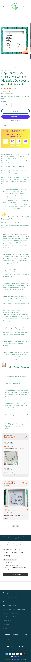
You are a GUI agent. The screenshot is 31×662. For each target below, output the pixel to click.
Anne (8, 509)
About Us (5, 602)
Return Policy (6, 624)
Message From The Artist (10, 598)
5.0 (2, 88)
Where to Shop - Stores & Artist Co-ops (14, 609)
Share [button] (5, 125)
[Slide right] (19, 67)
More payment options (16, 120)
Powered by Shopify (21, 659)
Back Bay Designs (13, 659)
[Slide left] (12, 67)
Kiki (8, 468)
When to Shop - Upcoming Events (12, 605)
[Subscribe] (25, 640)
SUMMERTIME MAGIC (16, 145)
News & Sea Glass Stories (10, 617)
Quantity (3, 101)
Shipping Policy (7, 620)
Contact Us (6, 628)
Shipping (3, 93)
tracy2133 (9, 442)
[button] (3, 6)
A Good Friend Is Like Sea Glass (11, 613)
